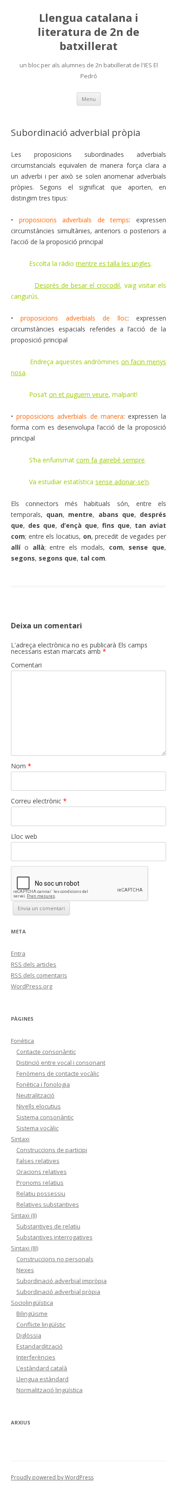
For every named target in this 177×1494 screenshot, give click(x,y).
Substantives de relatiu (48, 1226)
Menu (89, 98)
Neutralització (35, 1095)
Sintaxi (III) (24, 1248)
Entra (18, 953)
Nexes (25, 1270)
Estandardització (39, 1346)
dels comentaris (39, 975)
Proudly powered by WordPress (52, 1477)
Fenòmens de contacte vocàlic (57, 1073)
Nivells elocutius (38, 1106)
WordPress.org (31, 986)
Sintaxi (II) (24, 1215)
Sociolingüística (32, 1302)
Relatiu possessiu (40, 1193)
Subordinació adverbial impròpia (61, 1281)
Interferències (35, 1357)
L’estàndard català (41, 1368)
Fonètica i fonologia (43, 1084)
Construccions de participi (51, 1150)
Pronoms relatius (40, 1182)
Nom (21, 766)
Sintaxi (20, 1139)
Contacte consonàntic (46, 1052)
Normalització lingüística (49, 1390)
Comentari (26, 665)
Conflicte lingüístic (40, 1324)
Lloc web (24, 836)
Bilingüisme (32, 1313)
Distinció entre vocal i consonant (60, 1062)
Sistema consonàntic (45, 1117)
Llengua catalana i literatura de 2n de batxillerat (88, 32)
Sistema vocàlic (37, 1128)
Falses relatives (37, 1161)
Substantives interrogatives (54, 1237)
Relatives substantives (47, 1204)
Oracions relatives (41, 1172)
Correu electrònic (39, 801)
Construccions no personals (54, 1259)
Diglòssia (28, 1335)
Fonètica (22, 1041)
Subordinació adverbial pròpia (58, 1292)
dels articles (33, 964)
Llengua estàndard (42, 1379)
